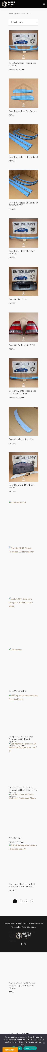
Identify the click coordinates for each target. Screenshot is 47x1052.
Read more (29, 270)
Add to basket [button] (28, 82)
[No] (44, 1043)
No (20, 1048)
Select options (28, 34)
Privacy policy (30, 1048)
